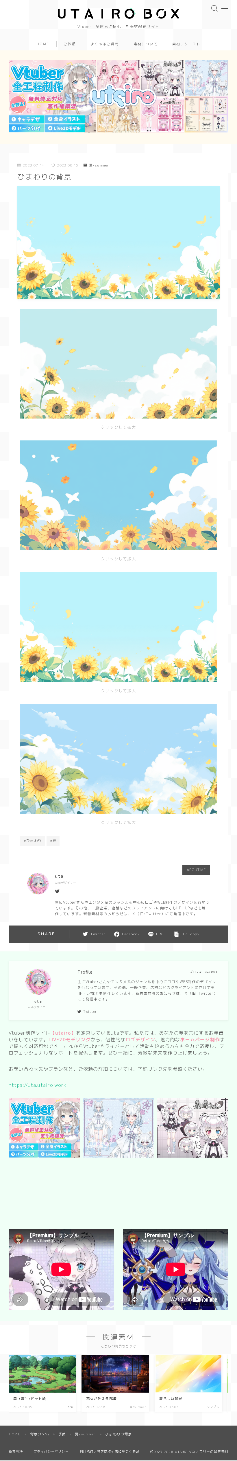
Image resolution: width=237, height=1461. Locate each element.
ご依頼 (70, 44)
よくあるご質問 (104, 44)
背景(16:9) (39, 1434)
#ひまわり (33, 840)
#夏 (53, 840)
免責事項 (16, 1451)
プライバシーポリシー (51, 1451)
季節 (62, 1434)
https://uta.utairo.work (37, 1085)
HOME (42, 44)
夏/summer (99, 165)
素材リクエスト (186, 44)
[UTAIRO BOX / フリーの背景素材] (118, 13)
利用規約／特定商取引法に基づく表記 (109, 1451)
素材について (145, 44)
